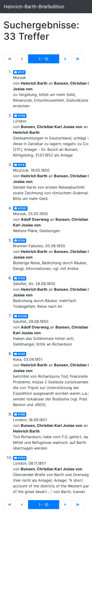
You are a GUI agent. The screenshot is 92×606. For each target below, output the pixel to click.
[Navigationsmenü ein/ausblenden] (81, 6)
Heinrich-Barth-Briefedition (34, 6)
